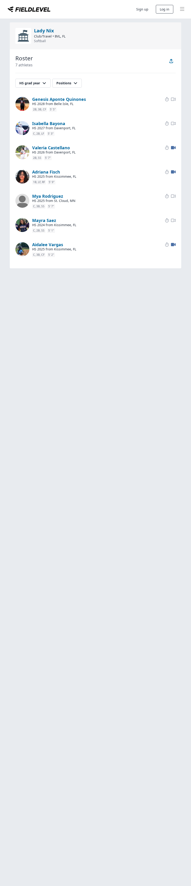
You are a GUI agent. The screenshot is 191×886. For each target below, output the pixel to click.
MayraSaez (44, 220)
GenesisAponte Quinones (59, 99)
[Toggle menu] (182, 9)
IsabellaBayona (48, 123)
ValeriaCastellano (51, 147)
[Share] (171, 61)
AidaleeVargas (47, 244)
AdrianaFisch (46, 172)
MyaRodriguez (47, 196)
